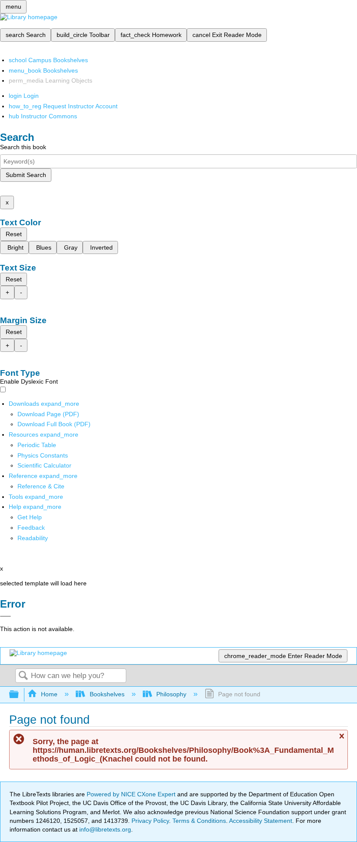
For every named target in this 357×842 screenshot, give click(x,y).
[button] (31, 527)
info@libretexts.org (104, 829)
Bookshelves (107, 694)
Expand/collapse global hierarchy (19, 694)
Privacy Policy (150, 820)
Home (49, 694)
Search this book (23, 147)
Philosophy (171, 694)
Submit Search (26, 174)
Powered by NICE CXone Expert (132, 794)
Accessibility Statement (260, 820)
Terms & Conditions (199, 820)
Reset (14, 234)
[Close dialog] (5, 616)
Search (23, 676)
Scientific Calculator (44, 465)
